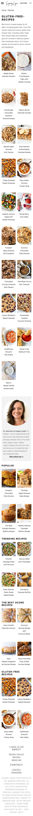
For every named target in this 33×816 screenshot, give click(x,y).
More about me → (16, 457)
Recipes (11, 10)
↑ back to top (16, 747)
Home (4, 10)
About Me (16, 760)
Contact (16, 770)
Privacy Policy (16, 754)
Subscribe (16, 772)
